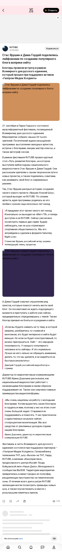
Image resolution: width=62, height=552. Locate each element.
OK (54, 538)
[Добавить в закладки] (11, 501)
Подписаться (52, 48)
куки (21, 538)
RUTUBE (14, 47)
